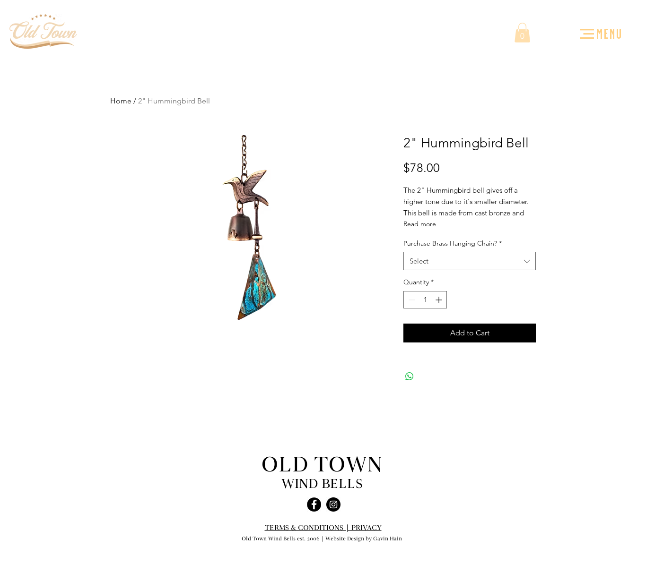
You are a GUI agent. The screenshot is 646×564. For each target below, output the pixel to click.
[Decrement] (411, 299)
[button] (587, 34)
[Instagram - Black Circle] (333, 504)
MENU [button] (609, 33)
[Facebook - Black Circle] (314, 504)
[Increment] (439, 299)
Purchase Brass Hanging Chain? (452, 243)
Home (120, 100)
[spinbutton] (425, 299)
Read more (419, 224)
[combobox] (469, 261)
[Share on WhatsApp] (409, 376)
